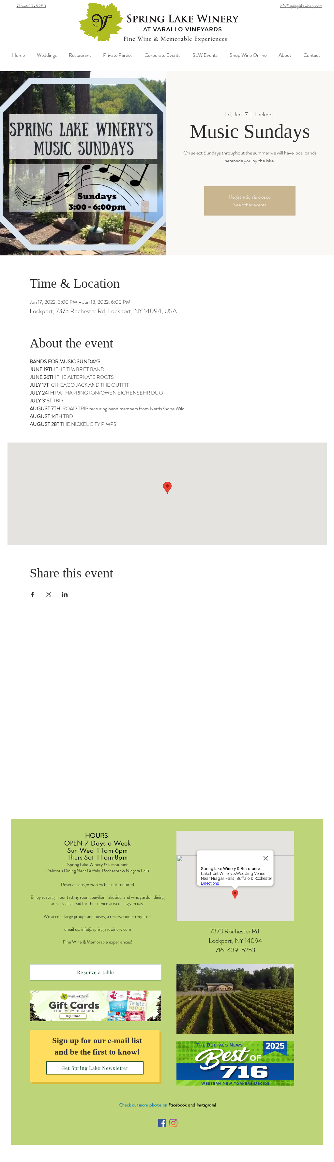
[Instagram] (173, 1123)
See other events (249, 204)
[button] (235, 999)
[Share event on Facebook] (33, 594)
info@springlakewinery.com (106, 929)
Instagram (205, 1105)
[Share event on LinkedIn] (65, 594)
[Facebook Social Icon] (162, 1123)
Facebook (178, 1105)
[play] (278, 1028)
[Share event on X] (49, 594)
